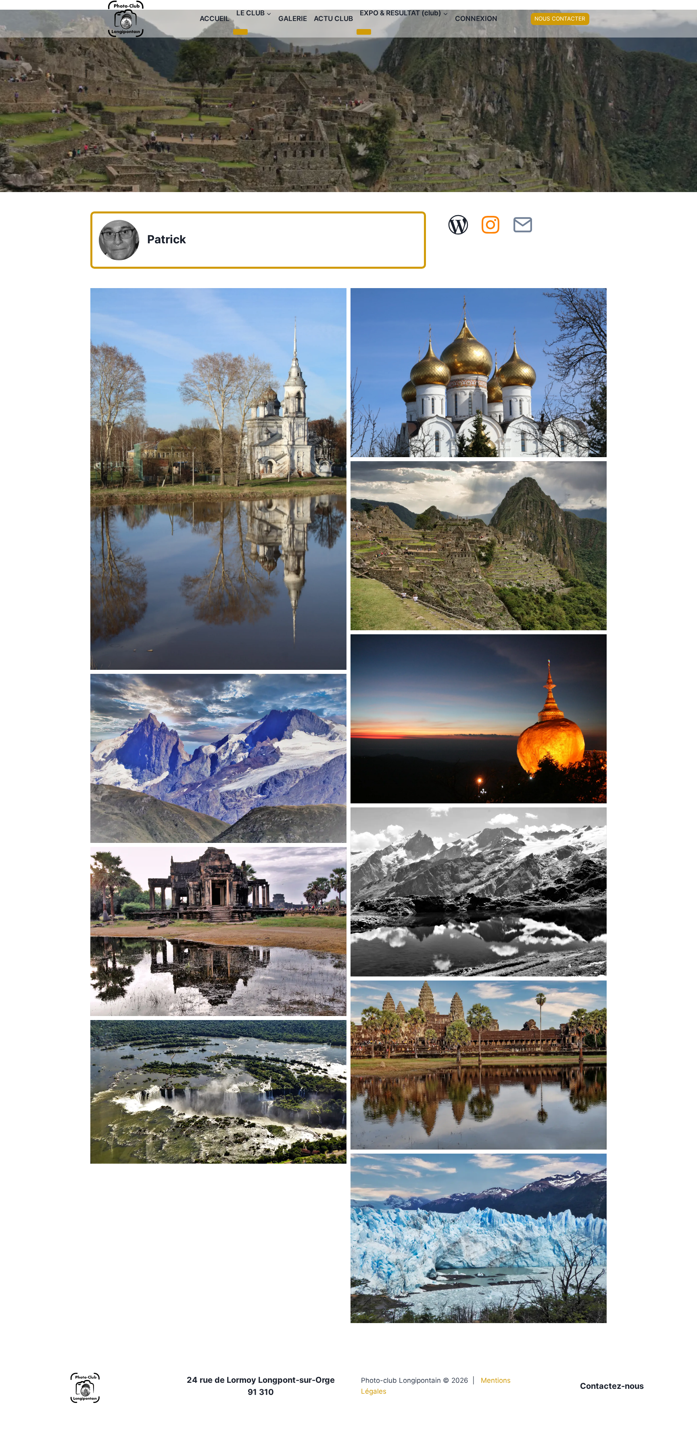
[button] (218, 479)
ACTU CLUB (333, 19)
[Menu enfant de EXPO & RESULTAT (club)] (364, 32)
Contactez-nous (612, 1386)
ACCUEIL (215, 19)
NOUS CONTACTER (559, 18)
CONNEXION (476, 19)
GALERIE (292, 19)
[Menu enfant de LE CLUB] (240, 32)
